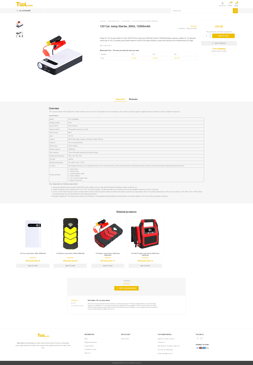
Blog (86, 339)
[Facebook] (197, 338)
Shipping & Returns (91, 342)
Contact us (161, 342)
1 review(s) (181, 28)
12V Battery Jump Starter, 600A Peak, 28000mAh (108, 254)
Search (235, 10)
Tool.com (30, 343)
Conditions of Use (90, 349)
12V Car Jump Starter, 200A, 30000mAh (33, 253)
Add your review (192, 28)
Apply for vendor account (166, 339)
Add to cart (223, 36)
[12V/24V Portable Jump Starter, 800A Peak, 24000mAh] (145, 233)
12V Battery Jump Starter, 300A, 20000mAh (70, 253)
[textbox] (202, 10)
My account (222, 5)
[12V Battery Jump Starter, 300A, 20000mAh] (70, 233)
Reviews (133, 99)
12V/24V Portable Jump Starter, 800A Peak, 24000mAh (145, 254)
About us (88, 353)
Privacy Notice (89, 346)
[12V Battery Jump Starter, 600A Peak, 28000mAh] (107, 233)
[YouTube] (201, 338)
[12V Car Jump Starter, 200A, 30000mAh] (32, 233)
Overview (120, 99)
